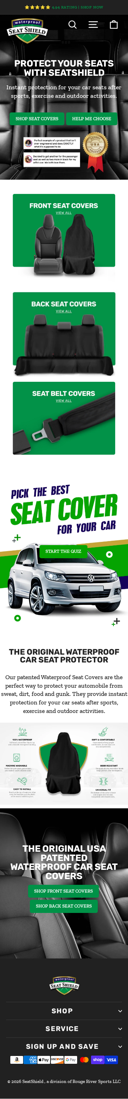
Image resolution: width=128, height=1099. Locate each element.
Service (62, 1029)
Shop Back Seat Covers (64, 906)
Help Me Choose (91, 118)
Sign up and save (62, 1046)
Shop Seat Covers (37, 118)
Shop (62, 1011)
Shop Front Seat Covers (63, 891)
